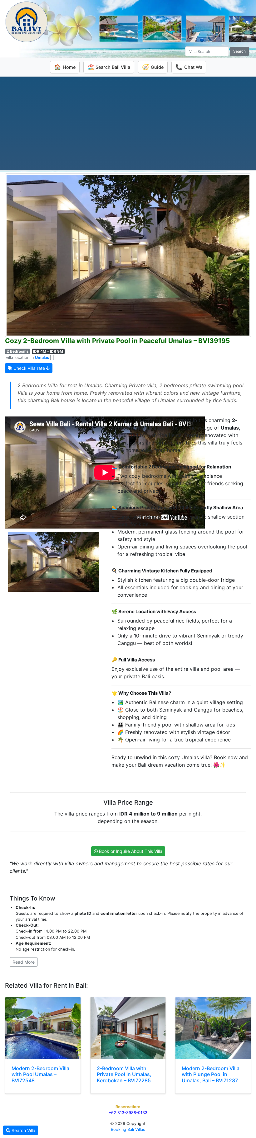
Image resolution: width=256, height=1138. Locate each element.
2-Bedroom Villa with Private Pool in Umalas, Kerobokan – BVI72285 (124, 1074)
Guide (153, 67)
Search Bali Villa (108, 67)
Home (65, 67)
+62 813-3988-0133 (128, 1112)
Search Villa (22, 1130)
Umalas (42, 357)
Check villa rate (29, 368)
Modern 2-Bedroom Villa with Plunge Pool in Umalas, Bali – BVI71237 (210, 1074)
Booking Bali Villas (128, 1129)
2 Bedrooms (18, 351)
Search (239, 51)
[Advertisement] (128, 123)
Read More (23, 962)
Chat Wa (188, 67)
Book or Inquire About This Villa (130, 851)
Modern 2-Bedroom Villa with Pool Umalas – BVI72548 (40, 1074)
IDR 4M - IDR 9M (48, 351)
